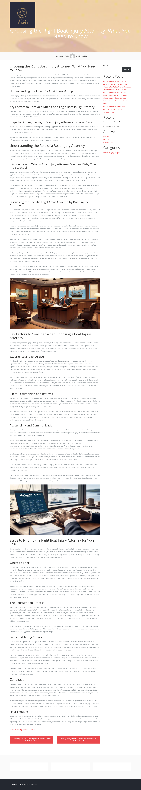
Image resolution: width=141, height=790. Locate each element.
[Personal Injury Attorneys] (22, 27)
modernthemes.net (31, 784)
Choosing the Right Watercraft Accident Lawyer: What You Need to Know (31, 739)
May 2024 (106, 139)
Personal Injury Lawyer (111, 152)
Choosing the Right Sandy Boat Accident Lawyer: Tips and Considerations (114, 109)
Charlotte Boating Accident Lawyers (22, 729)
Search (105, 66)
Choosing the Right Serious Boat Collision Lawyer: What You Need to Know (116, 101)
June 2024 (106, 136)
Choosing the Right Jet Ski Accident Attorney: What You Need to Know (78, 739)
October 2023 (108, 142)
